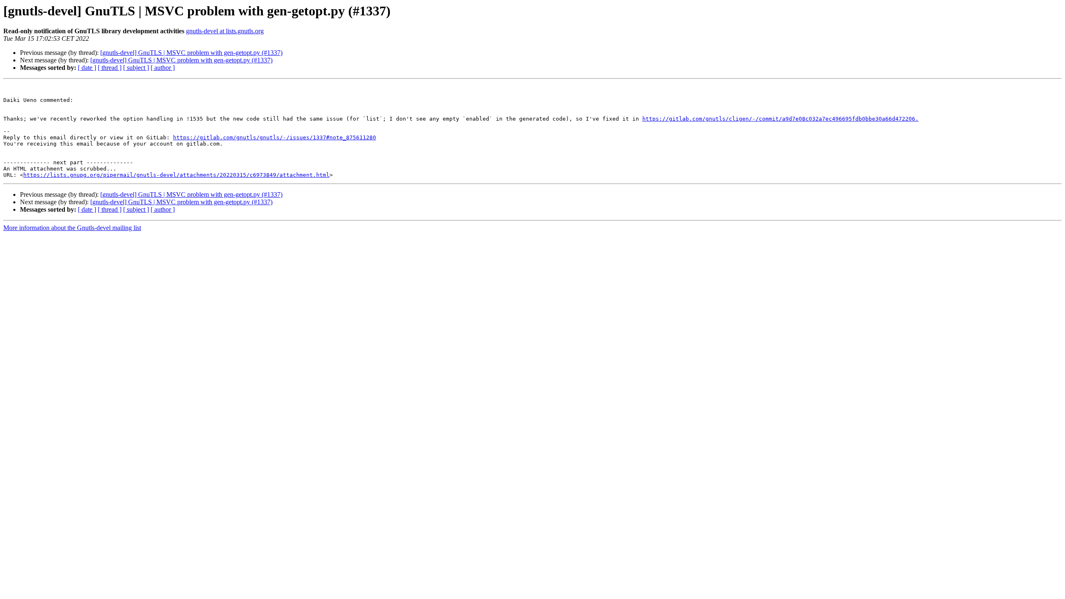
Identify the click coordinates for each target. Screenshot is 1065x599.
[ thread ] (109, 67)
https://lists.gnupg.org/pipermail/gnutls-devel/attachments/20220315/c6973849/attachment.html (176, 175)
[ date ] (87, 67)
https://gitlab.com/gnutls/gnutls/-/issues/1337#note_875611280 (274, 137)
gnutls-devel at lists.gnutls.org (225, 31)
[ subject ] (136, 67)
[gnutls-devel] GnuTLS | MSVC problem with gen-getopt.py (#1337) (191, 52)
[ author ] (163, 67)
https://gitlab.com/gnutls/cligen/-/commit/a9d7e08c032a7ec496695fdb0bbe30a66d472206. (780, 119)
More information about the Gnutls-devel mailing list (72, 227)
